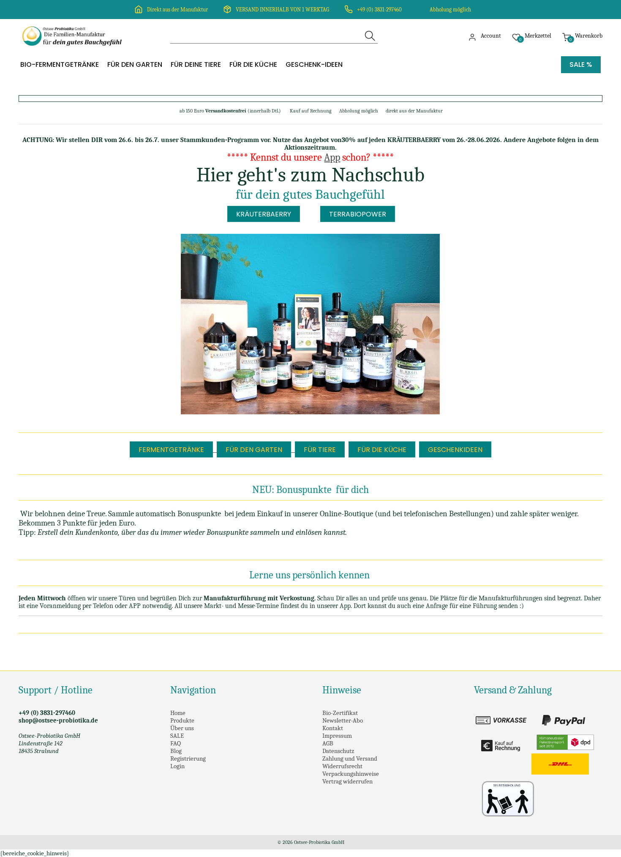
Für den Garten (134, 64)
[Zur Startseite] (73, 51)
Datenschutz (338, 751)
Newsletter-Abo (342, 720)
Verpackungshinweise (350, 774)
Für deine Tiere (196, 64)
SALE (177, 735)
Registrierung (188, 758)
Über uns (182, 728)
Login (177, 766)
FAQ (175, 743)
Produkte (182, 720)
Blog (176, 751)
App (332, 157)
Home (177, 713)
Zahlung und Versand (349, 758)
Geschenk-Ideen (314, 64)
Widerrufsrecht (342, 766)
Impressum (337, 735)
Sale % (580, 64)
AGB (327, 743)
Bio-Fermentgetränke (59, 64)
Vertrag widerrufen (347, 781)
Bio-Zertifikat (340, 713)
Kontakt (332, 728)
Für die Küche (253, 64)
